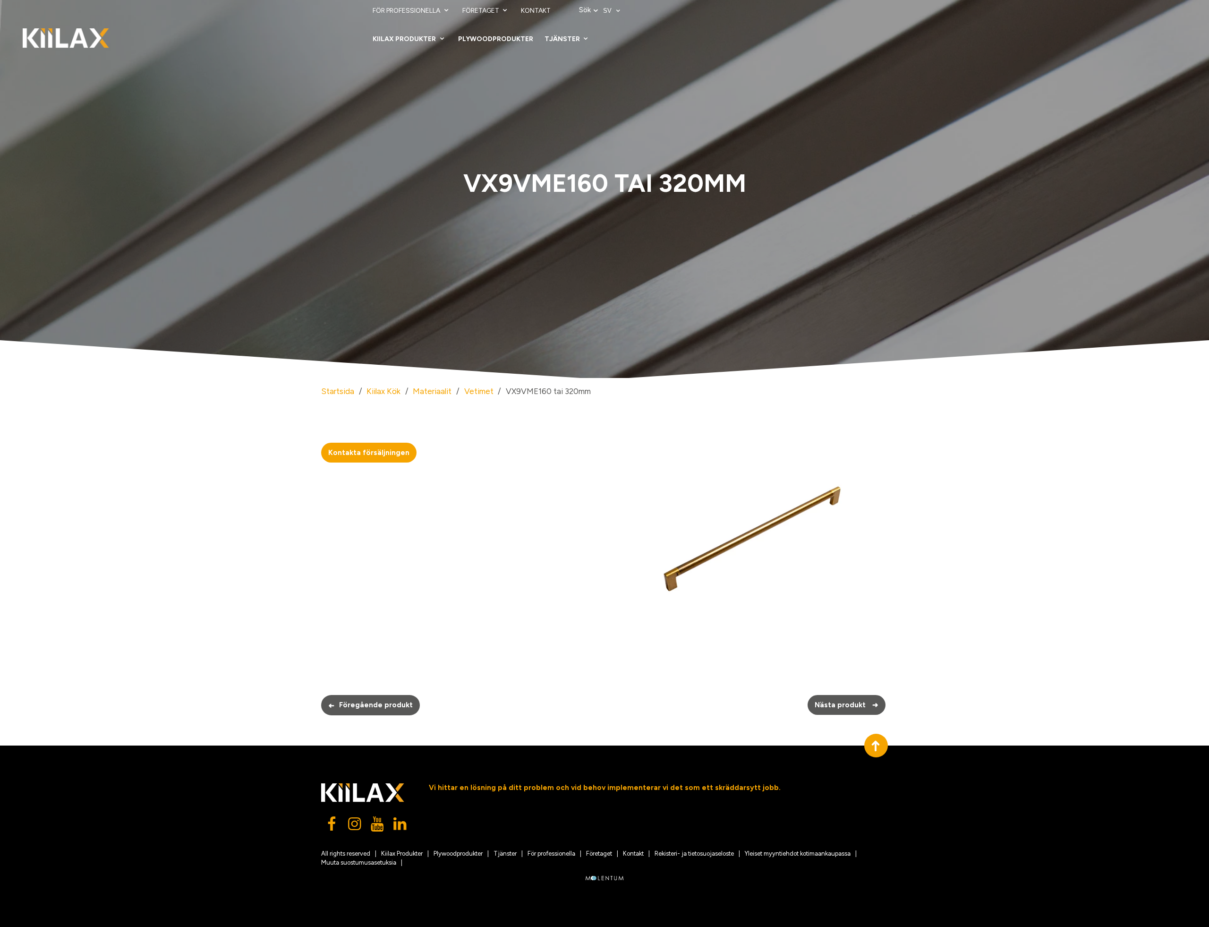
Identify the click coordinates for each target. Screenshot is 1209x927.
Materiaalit (432, 391)
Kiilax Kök (383, 391)
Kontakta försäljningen (368, 452)
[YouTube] (377, 826)
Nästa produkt (846, 705)
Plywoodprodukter (495, 39)
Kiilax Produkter (405, 39)
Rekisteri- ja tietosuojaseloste (694, 853)
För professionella (407, 11)
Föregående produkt (370, 705)
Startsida (337, 391)
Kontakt (536, 11)
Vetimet (479, 391)
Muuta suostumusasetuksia (358, 862)
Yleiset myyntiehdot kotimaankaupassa (798, 853)
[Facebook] (332, 826)
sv (608, 10)
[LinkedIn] (400, 826)
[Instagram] (355, 826)
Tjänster (563, 39)
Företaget (481, 11)
